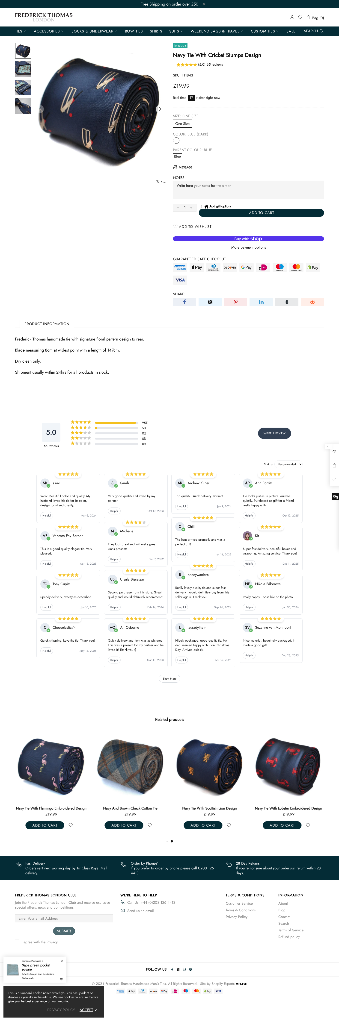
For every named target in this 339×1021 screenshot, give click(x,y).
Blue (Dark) (176, 140)
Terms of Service (290, 930)
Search (283, 923)
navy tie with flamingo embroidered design (51, 808)
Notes (178, 177)
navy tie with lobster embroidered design (288, 808)
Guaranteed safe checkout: (200, 259)
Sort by (268, 464)
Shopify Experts (223, 983)
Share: (179, 294)
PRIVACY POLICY (61, 1009)
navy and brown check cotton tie (130, 808)
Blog (281, 910)
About (283, 903)
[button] (248, 65)
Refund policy (289, 936)
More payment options (248, 247)
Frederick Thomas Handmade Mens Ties (44, 17)
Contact (284, 916)
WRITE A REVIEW (274, 433)
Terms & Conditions (241, 910)
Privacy (52, 942)
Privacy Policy (236, 916)
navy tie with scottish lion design (209, 808)
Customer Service (239, 903)
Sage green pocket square (36, 967)
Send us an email (140, 910)
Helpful (46, 515)
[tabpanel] (209, 784)
